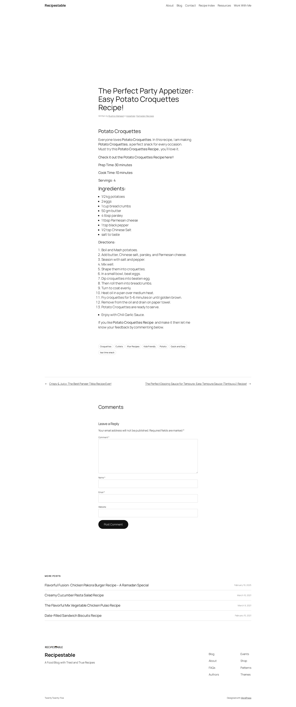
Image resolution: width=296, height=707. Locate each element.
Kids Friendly (150, 346)
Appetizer (130, 115)
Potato (163, 346)
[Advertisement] (148, 43)
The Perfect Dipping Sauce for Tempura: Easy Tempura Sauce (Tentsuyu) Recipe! (196, 384)
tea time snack (107, 352)
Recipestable (55, 5)
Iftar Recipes (133, 346)
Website (102, 506)
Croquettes (105, 346)
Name (101, 477)
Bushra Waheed (116, 115)
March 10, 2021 (244, 595)
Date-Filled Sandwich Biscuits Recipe (73, 616)
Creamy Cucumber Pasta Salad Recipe (74, 595)
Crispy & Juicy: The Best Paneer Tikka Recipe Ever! (80, 384)
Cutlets (119, 346)
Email (101, 492)
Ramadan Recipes (145, 115)
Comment (103, 437)
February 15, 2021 (243, 615)
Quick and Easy (178, 346)
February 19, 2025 (242, 585)
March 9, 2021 (244, 605)
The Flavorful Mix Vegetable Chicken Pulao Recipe (82, 605)
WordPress (246, 697)
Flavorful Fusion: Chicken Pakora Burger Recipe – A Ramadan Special (96, 585)
